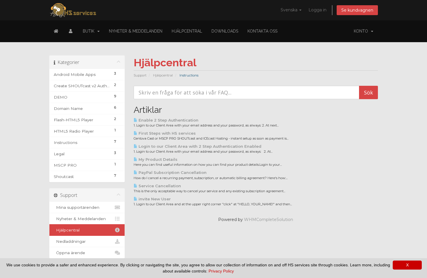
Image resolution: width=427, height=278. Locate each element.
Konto (362, 31)
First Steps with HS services (166, 133)
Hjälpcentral (187, 31)
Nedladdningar (70, 241)
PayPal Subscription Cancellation (172, 172)
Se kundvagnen (357, 10)
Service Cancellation (159, 185)
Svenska (290, 10)
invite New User (154, 199)
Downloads (224, 31)
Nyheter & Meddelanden (135, 31)
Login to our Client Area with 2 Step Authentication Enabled (199, 146)
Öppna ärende (69, 252)
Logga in (317, 10)
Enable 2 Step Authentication (167, 120)
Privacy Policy (221, 271)
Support (140, 75)
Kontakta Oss (262, 31)
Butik (90, 31)
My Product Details (157, 159)
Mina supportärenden (76, 207)
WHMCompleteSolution (268, 219)
